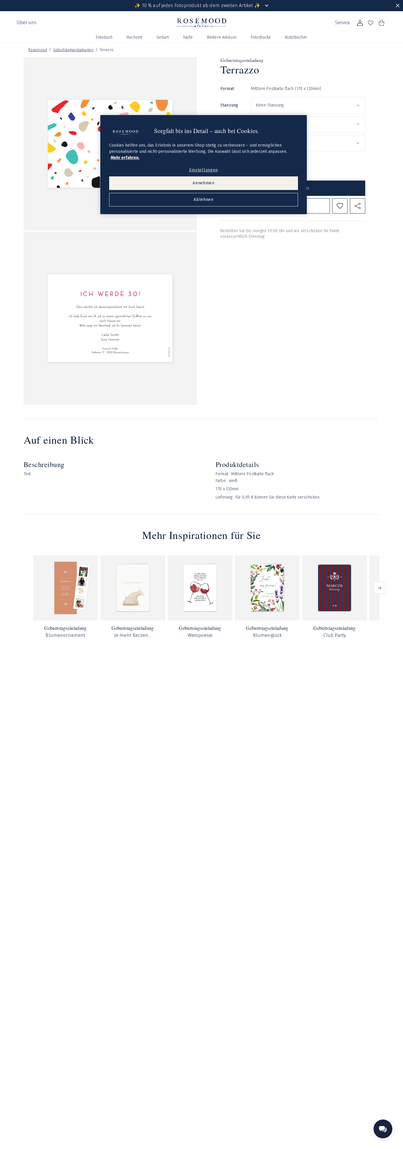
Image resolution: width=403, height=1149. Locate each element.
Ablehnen (204, 199)
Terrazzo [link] (107, 50)
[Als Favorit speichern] (340, 206)
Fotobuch (104, 37)
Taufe (188, 37)
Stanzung (229, 105)
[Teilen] (357, 206)
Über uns (27, 22)
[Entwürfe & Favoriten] (370, 23)
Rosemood (37, 50)
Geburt (162, 37)
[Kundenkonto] (360, 23)
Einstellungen (203, 170)
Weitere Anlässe (222, 37)
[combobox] (308, 105)
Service (342, 22)
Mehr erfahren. (125, 157)
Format (227, 88)
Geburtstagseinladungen (73, 50)
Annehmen (203, 183)
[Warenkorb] (381, 23)
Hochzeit (134, 37)
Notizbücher (296, 37)
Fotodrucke (261, 37)
